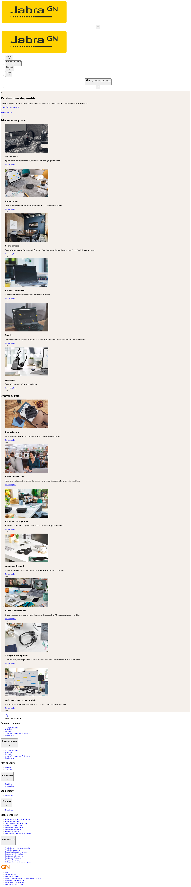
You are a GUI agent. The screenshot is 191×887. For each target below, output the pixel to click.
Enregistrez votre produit (14, 825)
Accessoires (9, 769)
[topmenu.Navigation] (98, 27)
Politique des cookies (12, 876)
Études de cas (10, 736)
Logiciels (8, 767)
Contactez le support (12, 821)
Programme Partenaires (13, 829)
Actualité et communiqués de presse (17, 734)
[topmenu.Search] (98, 87)
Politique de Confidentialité (14, 884)
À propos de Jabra (11, 728)
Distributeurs (9, 795)
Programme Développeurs (14, 827)
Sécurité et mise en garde (14, 874)
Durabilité (8, 732)
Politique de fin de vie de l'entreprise (18, 833)
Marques (8, 872)
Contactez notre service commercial (17, 819)
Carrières (8, 730)
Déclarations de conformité (14, 880)
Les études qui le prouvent (14, 882)
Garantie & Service (12, 831)
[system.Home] (97, 715)
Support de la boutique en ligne (16, 823)
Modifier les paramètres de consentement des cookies (23, 878)
